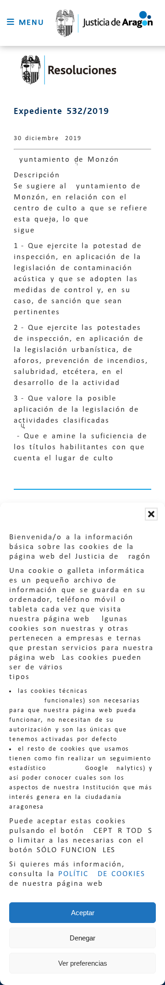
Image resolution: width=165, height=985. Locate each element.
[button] (151, 514)
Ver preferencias (82, 963)
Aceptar (82, 913)
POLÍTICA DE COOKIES (101, 874)
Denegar (82, 938)
